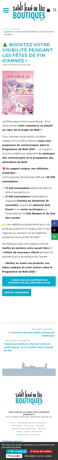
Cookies (27, 431)
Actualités (40, 425)
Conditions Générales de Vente (24, 428)
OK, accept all (18, 451)
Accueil (13, 423)
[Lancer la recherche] (55, 10)
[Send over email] (54, 236)
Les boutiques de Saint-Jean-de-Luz (32, 423)
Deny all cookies (41, 451)
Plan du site (35, 434)
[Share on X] (54, 230)
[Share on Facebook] (54, 223)
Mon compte (17, 425)
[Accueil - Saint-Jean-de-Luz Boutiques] (29, 10)
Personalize (14, 456)
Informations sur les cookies (38, 456)
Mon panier (29, 425)
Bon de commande (17, 292)
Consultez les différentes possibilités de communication (29, 281)
